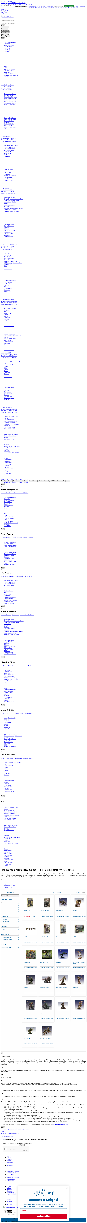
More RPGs (7, 526)
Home (5, 884)
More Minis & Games (10, 654)
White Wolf (7, 72)
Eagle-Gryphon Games (10, 127)
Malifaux (6, 206)
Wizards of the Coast (9, 69)
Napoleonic (7, 156)
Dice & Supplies (5, 36)
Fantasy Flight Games (10, 118)
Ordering (9, 1159)
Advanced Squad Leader (10, 145)
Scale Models (7, 264)
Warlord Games (8, 283)
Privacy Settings (10, 1163)
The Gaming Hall (11, 479)
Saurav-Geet (27, 1038)
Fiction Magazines (9, 419)
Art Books (7, 425)
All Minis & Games (6, 615)
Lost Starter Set (27, 936)
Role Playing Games (6, 481)
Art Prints (6, 444)
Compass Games (8, 177)
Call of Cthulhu (8, 46)
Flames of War (8, 255)
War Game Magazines (10, 148)
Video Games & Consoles (11, 434)
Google (9, 1199)
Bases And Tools (8, 365)
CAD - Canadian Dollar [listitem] (37, 7)
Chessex (6, 395)
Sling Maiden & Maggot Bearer (79, 963)
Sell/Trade (3, 9)
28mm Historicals (9, 260)
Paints (5, 266)
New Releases (8, 464)
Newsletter (9, 1191)
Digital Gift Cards (9, 439)
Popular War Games (9, 147)
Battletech (6, 203)
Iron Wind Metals (8, 233)
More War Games (9, 603)
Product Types (5, 934)
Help (8, 1156)
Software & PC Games (10, 436)
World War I (7, 151)
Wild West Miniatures (10, 209)
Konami (6, 337)
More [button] (2, 880)
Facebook (9, 1204)
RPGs (2, 25)
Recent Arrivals (8, 462)
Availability (4, 916)
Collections (4, 12)
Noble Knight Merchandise (11, 452)
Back (2, 484)
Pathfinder (7, 43)
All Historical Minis (6, 665)
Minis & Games (5, 30)
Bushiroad (7, 343)
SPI (5, 171)
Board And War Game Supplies (12, 362)
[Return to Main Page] (1, 486)
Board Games (4, 27)
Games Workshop (9, 224)
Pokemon (6, 310)
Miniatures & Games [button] (6, 947)
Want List (48, 6)
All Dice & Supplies (6, 758)
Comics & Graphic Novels (11, 416)
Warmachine (7, 202)
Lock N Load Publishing (10, 178)
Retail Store (31, 6)
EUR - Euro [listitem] (48, 7)
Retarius (75, 910)
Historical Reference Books (11, 424)
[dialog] (43, 1090)
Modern (6, 155)
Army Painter (7, 392)
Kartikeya (58, 962)
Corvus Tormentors (45, 910)
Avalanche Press (8, 180)
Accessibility (10, 1180)
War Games (4, 28)
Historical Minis (5, 32)
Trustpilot (9, 1201)
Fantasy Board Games (10, 101)
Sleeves (6, 316)
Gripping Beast (8, 288)
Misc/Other (7, 451)
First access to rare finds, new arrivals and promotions (17, 1143)
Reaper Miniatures (9, 226)
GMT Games (7, 172)
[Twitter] (11, 1207)
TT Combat (7, 235)
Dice (5, 53)
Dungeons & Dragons (10, 42)
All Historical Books (9, 428)
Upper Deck (7, 340)
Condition (4, 926)
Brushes (6, 366)
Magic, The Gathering (10, 308)
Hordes (14, 202)
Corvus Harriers (44, 962)
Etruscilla (26, 987)
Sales (5, 470)
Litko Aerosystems (9, 398)
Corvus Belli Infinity (9, 205)
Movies (6, 437)
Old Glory (7, 285)
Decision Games (8, 169)
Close (2, 1127)
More (2, 37)
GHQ (5, 279)
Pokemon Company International (13, 335)
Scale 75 (6, 399)
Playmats (6, 319)
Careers (9, 1186)
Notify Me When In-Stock (47, 916)
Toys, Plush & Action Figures (12, 446)
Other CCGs (7, 313)
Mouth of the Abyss (45, 936)
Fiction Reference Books (10, 421)
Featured (6, 465)
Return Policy (10, 1174)
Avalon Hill (7, 174)
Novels (6, 418)
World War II (7, 153)
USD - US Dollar (69, 6)
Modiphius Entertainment (11, 75)
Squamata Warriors (45, 1038)
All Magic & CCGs (6, 713)
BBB (8, 1202)
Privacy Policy (10, 1165)
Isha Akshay (27, 910)
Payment (9, 1160)
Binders (6, 314)
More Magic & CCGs (10, 746)
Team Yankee (7, 256)
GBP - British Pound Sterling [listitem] (59, 7)
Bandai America (8, 341)
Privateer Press (8, 232)
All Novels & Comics (10, 427)
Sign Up (22, 1145)
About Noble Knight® (13, 1171)
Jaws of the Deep (44, 987)
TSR (5, 66)
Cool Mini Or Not (9, 124)
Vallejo (6, 389)
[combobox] (8, 20)
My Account (42, 6)
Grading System (11, 1179)
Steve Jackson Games (10, 119)
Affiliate (9, 1188)
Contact (36, 6)
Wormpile (75, 987)
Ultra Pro (6, 390)
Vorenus (58, 1013)
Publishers (25, 493)
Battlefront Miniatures (10, 280)
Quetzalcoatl (27, 962)
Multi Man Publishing (10, 175)
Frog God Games (8, 73)
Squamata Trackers (61, 987)
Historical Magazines (9, 422)
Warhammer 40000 (9, 619)
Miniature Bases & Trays (10, 261)
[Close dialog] (66, 1188)
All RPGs (3, 493)
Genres (6, 475)
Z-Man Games (8, 125)
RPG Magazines (8, 49)
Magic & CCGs (5, 34)
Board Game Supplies (10, 98)
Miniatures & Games (9, 885)
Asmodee (6, 122)
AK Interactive (8, 393)
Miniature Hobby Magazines (11, 211)
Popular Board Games (10, 94)
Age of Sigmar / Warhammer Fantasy (14, 199)
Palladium (6, 76)
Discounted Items (8, 468)
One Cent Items (8, 472)
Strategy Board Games (10, 100)
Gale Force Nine (8, 236)
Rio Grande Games (9, 121)
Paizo (5, 67)
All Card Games (8, 95)
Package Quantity (6, 900)
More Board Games (9, 564)
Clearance (6, 467)
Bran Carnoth (76, 1013)
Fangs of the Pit (60, 910)
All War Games (5, 576)
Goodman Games (9, 70)
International (10, 1162)
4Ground (6, 229)
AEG (5, 128)
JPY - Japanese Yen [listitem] (72, 7)
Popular (6, 458)
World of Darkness (9, 45)
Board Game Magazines (10, 97)
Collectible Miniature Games (11, 200)
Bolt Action (7, 253)
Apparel (6, 449)
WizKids (6, 227)
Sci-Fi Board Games (9, 104)
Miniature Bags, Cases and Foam (13, 263)
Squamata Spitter (44, 1013)
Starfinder (6, 51)
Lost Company (76, 936)
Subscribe (43, 1216)
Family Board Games (10, 103)
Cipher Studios (8, 887)
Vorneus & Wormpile (61, 936)
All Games (3, 14)
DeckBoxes (7, 317)
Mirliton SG (7, 291)
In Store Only (7, 473)
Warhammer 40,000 (9, 197)
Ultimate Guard (8, 396)
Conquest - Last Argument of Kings (13, 208)
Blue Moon (7, 290)
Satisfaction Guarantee (13, 1177)
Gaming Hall (4, 10)
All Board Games (5, 537)
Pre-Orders (7, 461)
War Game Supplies (9, 150)
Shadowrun (7, 48)
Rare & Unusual (8, 459)
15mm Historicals (9, 258)
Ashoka (26, 1013)
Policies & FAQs (11, 1172)
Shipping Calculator (11, 1176)
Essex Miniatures (8, 282)
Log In (53, 6)
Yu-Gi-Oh (7, 311)
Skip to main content (6, 1)
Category (4, 944)
